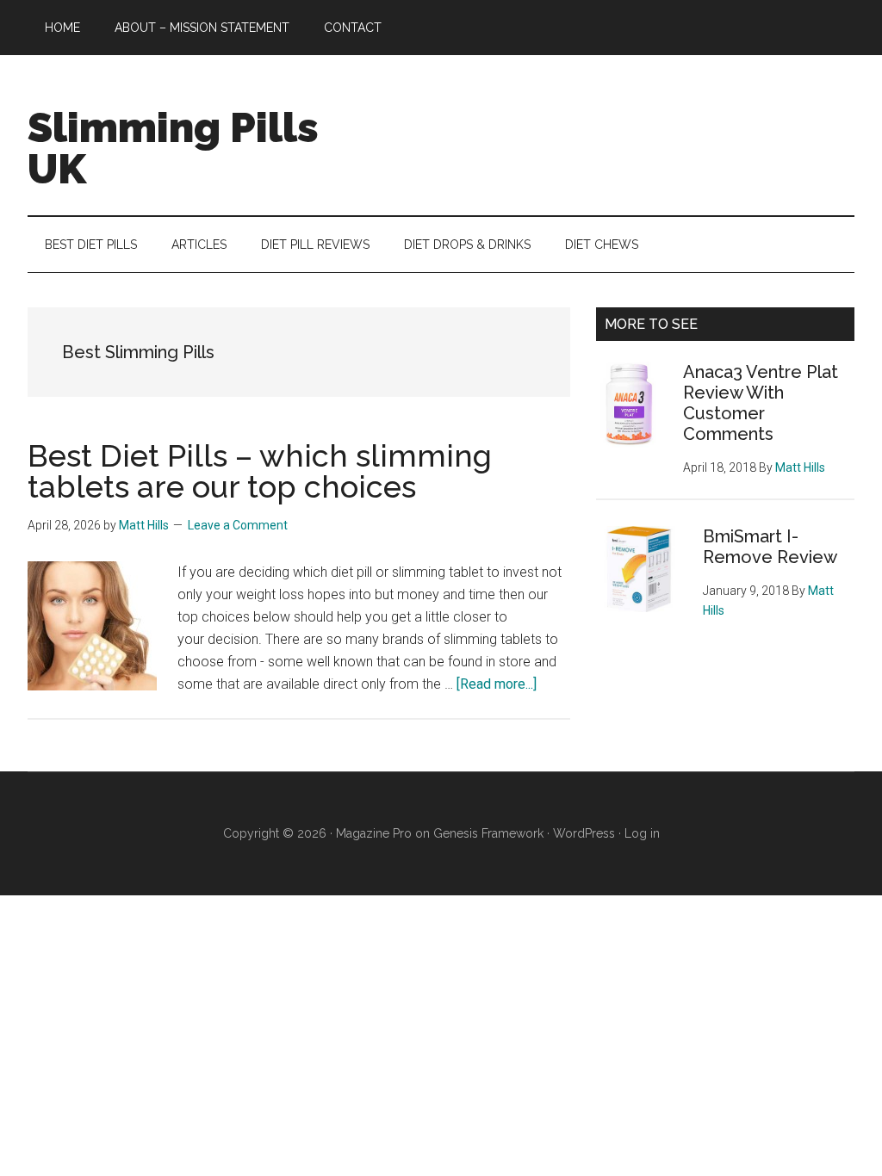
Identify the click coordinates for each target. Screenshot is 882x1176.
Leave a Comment (238, 525)
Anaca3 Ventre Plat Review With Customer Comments (760, 403)
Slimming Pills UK (173, 148)
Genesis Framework (488, 833)
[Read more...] (497, 684)
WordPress (584, 833)
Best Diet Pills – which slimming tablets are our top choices (260, 470)
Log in (642, 833)
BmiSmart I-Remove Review (770, 546)
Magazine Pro (374, 833)
